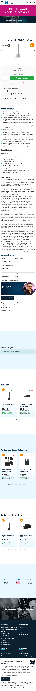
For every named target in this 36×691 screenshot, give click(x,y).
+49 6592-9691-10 (7, 286)
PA (3, 20)
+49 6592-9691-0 (7, 642)
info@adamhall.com (6, 316)
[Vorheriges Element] (2, 50)
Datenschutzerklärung (12, 687)
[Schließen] (34, 7)
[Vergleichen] (12, 390)
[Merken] (14, 390)
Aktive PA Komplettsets (18, 20)
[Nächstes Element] (34, 50)
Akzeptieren (6, 679)
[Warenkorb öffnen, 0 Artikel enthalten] (34, 3)
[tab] (16, 419)
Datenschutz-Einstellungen (25, 687)
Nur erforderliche (16, 679)
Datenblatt (28, 99)
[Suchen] (27, 3)
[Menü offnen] (2, 2)
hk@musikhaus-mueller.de (9, 287)
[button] (7, 63)
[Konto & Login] (30, 3)
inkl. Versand (20, 70)
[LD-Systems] (5, 45)
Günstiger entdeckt (12, 99)
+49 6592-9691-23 (7, 644)
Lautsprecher (9, 20)
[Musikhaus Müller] (9, 2)
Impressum (3, 687)
